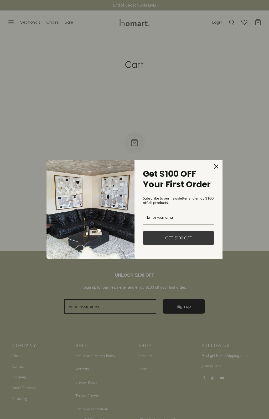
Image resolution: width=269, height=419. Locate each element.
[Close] (216, 166)
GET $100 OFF (178, 237)
